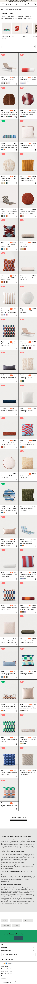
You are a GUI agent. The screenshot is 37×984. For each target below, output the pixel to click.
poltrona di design (17, 18)
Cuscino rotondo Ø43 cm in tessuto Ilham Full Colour (27, 212)
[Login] (34, 4)
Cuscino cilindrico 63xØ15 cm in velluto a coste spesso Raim (28, 642)
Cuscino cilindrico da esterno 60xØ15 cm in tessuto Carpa (28, 80)
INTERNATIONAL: (10, 954)
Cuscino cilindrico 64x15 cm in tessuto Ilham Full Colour (9, 443)
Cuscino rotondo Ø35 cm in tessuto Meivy (27, 311)
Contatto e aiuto (6, 950)
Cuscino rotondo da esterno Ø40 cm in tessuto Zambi (27, 113)
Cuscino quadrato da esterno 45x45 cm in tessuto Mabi (28, 575)
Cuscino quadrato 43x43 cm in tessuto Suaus (27, 476)
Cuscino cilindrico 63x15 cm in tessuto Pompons (9, 411)
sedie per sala (29, 18)
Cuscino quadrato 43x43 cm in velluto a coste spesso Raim (27, 180)
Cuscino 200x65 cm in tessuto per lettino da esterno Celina (28, 344)
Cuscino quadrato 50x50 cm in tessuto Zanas (9, 245)
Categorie (4, 947)
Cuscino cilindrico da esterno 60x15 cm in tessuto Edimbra (9, 146)
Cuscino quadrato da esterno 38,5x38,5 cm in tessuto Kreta (28, 707)
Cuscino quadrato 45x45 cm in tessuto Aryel (9, 344)
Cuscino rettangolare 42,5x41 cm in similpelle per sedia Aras (9, 113)
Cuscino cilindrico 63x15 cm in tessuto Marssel (28, 740)
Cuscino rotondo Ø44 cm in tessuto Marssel (8, 179)
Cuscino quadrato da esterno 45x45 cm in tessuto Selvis (28, 443)
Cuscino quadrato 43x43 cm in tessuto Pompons (27, 773)
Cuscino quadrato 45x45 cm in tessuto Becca (9, 608)
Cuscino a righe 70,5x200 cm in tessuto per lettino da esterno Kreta (9, 213)
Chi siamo (4, 945)
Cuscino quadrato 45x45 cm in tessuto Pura (9, 773)
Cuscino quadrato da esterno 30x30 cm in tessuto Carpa (9, 311)
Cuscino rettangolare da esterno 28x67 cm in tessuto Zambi (8, 675)
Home (2, 9)
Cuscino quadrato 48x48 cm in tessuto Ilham (27, 146)
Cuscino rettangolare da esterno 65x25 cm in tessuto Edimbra (9, 708)
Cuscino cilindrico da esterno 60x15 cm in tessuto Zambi (28, 608)
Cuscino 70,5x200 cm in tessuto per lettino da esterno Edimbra (26, 543)
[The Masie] (11, 4)
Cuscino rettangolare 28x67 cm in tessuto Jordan (8, 378)
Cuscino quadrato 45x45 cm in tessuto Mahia (27, 674)
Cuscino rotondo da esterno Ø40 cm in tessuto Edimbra (9, 509)
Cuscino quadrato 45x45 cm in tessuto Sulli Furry (27, 509)
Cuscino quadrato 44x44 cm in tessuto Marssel (27, 378)
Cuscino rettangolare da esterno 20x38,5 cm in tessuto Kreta (8, 543)
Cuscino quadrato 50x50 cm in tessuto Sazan (9, 278)
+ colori (15, 116)
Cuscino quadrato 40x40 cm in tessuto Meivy (27, 411)
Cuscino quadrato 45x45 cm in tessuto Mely (9, 740)
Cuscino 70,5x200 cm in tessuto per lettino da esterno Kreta (7, 81)
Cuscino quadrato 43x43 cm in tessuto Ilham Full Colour (9, 641)
